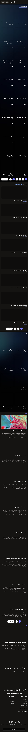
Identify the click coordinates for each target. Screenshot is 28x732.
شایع (25, 175)
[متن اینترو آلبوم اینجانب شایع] (21, 166)
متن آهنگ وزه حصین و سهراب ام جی (20, 79)
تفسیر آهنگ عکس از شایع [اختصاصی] (17, 610)
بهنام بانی (24, 201)
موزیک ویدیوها (24, 705)
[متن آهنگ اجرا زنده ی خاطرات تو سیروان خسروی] (7, 34)
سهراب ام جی (20, 81)
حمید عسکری (10, 100)
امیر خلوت (24, 271)
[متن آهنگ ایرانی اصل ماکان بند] (21, 109)
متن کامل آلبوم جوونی (8, 388)
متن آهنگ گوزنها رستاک (21, 155)
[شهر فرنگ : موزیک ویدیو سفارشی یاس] (14, 298)
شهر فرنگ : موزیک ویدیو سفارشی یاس (19, 305)
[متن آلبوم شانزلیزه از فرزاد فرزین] (21, 399)
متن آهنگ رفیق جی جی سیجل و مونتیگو (7, 60)
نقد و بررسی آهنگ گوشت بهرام (19, 430)
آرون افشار (11, 118)
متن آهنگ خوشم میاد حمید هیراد (20, 136)
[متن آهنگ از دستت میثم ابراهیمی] (7, 147)
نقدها (26, 701)
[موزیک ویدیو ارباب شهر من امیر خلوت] (14, 262)
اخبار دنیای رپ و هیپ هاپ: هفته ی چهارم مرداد (15, 668)
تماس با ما (12, 701)
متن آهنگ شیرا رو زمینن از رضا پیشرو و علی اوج (15, 642)
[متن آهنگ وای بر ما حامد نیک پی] (21, 90)
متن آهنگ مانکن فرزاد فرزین (7, 23)
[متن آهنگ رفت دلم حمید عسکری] (7, 90)
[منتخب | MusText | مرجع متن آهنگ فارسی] (23, 2)
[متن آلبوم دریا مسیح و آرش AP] (21, 380)
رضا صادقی (11, 370)
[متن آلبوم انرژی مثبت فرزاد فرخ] (21, 361)
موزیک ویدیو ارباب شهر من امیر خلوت (19, 270)
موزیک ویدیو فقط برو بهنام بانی (20, 200)
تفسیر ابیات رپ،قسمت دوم (20, 533)
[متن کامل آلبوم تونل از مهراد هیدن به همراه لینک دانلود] (7, 399)
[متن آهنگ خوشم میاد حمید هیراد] (21, 128)
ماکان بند (24, 118)
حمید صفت (24, 236)
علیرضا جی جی (7, 62)
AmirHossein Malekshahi (17, 725)
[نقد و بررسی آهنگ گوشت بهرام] (14, 422)
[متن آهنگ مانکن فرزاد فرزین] (7, 15)
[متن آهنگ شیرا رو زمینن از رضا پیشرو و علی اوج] (14, 634)
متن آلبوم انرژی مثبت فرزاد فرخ (20, 369)
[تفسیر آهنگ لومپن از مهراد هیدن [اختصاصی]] (14, 550)
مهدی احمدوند (10, 175)
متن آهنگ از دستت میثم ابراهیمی (7, 155)
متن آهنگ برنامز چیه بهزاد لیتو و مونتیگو (7, 79)
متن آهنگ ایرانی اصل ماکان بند (20, 117)
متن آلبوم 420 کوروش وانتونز (20, 350)
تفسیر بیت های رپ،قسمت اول (19, 584)
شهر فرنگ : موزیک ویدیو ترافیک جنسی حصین (17, 323)
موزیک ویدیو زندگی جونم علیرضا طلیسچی (18, 252)
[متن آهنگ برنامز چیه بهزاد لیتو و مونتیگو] (7, 72)
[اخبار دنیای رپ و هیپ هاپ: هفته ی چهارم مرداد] (14, 659)
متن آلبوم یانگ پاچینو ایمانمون (7, 350)
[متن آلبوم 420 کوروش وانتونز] (21, 342)
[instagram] (12, 722)
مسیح (21, 389)
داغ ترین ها (24, 699)
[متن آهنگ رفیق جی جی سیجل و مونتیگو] (7, 53)
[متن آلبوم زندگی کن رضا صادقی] (7, 361)
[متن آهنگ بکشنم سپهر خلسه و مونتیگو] (21, 53)
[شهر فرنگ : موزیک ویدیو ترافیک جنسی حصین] (14, 315)
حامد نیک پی (23, 100)
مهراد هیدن (24, 43)
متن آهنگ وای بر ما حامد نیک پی (20, 98)
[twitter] (16, 722)
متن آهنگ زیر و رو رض (21, 23)
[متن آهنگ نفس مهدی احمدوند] (7, 166)
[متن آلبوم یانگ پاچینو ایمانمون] (7, 342)
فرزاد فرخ (24, 370)
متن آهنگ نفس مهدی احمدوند (7, 174)
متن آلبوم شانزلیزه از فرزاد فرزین (20, 407)
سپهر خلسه (24, 62)
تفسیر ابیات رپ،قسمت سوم (20, 481)
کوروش (24, 351)
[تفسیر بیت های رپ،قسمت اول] (14, 575)
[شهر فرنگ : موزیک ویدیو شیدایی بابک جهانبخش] (14, 280)
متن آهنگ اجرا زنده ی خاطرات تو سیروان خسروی (7, 42)
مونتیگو (20, 62)
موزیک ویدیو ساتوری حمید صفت (20, 235)
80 (10, 179)
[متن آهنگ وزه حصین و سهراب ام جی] (21, 72)
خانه (13, 699)
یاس (25, 306)
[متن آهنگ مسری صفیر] (7, 128)
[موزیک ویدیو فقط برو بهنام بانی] (14, 192)
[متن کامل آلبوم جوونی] (7, 380)
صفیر (12, 137)
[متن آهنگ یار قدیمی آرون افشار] (7, 109)
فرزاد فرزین (11, 24)
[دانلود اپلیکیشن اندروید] (18, 716)
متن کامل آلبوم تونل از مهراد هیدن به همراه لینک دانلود (7, 407)
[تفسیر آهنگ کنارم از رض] (14, 498)
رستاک (25, 156)
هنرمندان (25, 703)
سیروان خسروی (10, 43)
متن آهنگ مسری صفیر (8, 136)
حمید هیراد (24, 137)
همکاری (12, 703)
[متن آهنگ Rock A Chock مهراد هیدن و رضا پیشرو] (21, 34)
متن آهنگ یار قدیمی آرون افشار (7, 117)
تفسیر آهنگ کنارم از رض (20, 507)
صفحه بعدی (5, 179)
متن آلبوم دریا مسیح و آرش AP (20, 388)
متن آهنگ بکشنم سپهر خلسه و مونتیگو (20, 60)
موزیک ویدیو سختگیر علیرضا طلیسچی (19, 217)
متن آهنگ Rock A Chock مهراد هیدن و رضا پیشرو (20, 42)
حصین (25, 81)
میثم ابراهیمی (10, 156)
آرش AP (24, 389)
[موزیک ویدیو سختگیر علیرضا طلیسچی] (14, 210)
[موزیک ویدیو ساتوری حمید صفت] (14, 227)
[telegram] (9, 722)
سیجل (11, 62)
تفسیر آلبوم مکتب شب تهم (20, 456)
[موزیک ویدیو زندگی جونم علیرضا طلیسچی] (14, 245)
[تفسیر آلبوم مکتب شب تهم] (14, 447)
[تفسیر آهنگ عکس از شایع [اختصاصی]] (14, 601)
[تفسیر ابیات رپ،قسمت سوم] (14, 473)
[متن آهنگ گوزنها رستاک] (21, 147)
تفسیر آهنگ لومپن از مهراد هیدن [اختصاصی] (16, 558)
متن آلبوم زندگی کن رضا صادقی (7, 369)
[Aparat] (19, 722)
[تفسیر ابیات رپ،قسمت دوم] (14, 524)
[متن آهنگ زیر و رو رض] (21, 15)
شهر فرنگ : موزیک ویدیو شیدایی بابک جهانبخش (17, 287)
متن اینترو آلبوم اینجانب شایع (20, 174)
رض (25, 24)
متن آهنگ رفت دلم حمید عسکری (7, 98)
